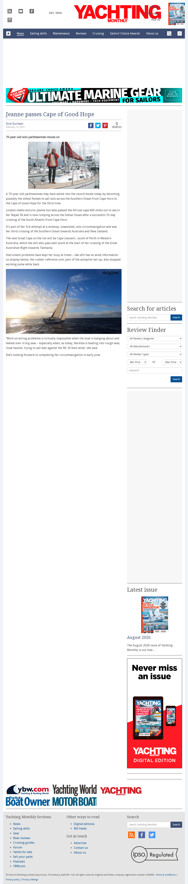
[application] (64, 301)
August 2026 (139, 637)
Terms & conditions (166, 875)
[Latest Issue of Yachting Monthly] (176, 14)
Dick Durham (14, 123)
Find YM (155, 19)
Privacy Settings (30, 879)
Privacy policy (13, 879)
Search (176, 317)
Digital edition (152, 13)
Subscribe (154, 7)
